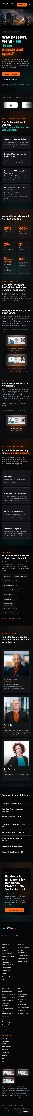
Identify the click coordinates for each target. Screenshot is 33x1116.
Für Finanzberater (22, 961)
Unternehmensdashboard (8, 979)
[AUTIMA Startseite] (9, 5)
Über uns (4, 1038)
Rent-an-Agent (6, 976)
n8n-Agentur (5, 950)
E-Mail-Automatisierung (24, 947)
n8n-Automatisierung (23, 1007)
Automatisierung (9, 603)
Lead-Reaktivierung (23, 944)
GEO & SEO (5, 959)
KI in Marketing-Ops (7, 991)
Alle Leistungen (6, 944)
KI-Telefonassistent (7, 953)
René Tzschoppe (6, 1046)
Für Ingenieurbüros (23, 958)
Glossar (20, 991)
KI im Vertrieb (5, 988)
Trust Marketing (22, 1004)
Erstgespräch (5, 1052)
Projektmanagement (10, 599)
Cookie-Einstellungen (7, 1109)
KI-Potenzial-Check (23, 1013)
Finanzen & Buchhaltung (11, 590)
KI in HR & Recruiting (7, 1000)
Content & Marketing (10, 585)
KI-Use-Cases (21, 1010)
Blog (19, 988)
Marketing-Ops (8, 594)
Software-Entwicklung (10, 613)
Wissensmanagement (10, 608)
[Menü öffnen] (29, 4)
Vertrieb (7, 576)
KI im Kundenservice (7, 1008)
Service (7, 580)
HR (16, 580)
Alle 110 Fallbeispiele (7, 1030)
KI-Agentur (5, 947)
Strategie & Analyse (20, 576)
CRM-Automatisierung (23, 955)
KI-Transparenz (6, 1062)
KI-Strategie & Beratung (8, 956)
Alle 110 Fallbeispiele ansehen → (12, 618)
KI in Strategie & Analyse (8, 997)
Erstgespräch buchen (11, 74)
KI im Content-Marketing (8, 994)
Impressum (5, 1055)
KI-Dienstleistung (6, 967)
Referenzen (5, 1049)
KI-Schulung (5, 973)
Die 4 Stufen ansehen (10, 79)
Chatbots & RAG (6, 970)
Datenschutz (5, 1058)
